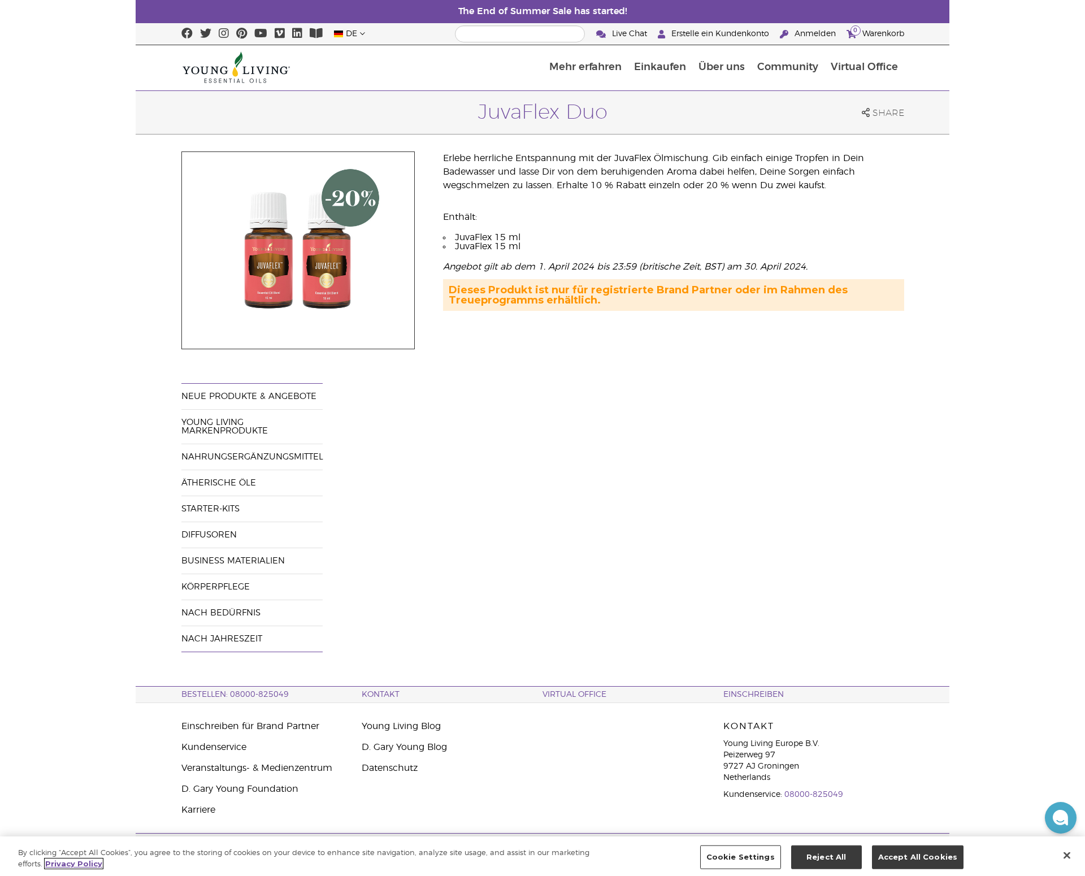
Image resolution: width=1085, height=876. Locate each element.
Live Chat (629, 34)
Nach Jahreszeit (221, 639)
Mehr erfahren (585, 67)
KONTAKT (381, 695)
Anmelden (815, 34)
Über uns (721, 67)
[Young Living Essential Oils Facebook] (187, 34)
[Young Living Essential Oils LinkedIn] (297, 34)
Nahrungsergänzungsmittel (252, 457)
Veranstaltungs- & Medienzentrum (256, 768)
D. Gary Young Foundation (239, 788)
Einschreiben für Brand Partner (250, 726)
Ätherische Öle (218, 483)
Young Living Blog (401, 726)
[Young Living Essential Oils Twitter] (205, 34)
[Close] (1066, 855)
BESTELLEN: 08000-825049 (235, 695)
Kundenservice (213, 747)
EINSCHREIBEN (753, 695)
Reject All (826, 856)
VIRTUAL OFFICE (574, 695)
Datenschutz (390, 768)
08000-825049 (813, 795)
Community (787, 67)
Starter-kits (210, 509)
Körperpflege (215, 587)
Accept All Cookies (917, 856)
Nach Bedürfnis (221, 613)
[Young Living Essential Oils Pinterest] (241, 34)
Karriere (198, 809)
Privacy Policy (73, 863)
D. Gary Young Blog (404, 747)
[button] (1061, 818)
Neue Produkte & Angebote (248, 396)
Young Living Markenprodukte (224, 426)
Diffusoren (209, 535)
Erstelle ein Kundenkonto (720, 34)
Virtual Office (864, 67)
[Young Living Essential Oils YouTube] (260, 34)
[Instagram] (224, 34)
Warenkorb (878, 32)
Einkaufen (660, 67)
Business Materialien (233, 561)
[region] (542, 856)
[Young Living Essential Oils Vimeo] (280, 34)
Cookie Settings (740, 856)
